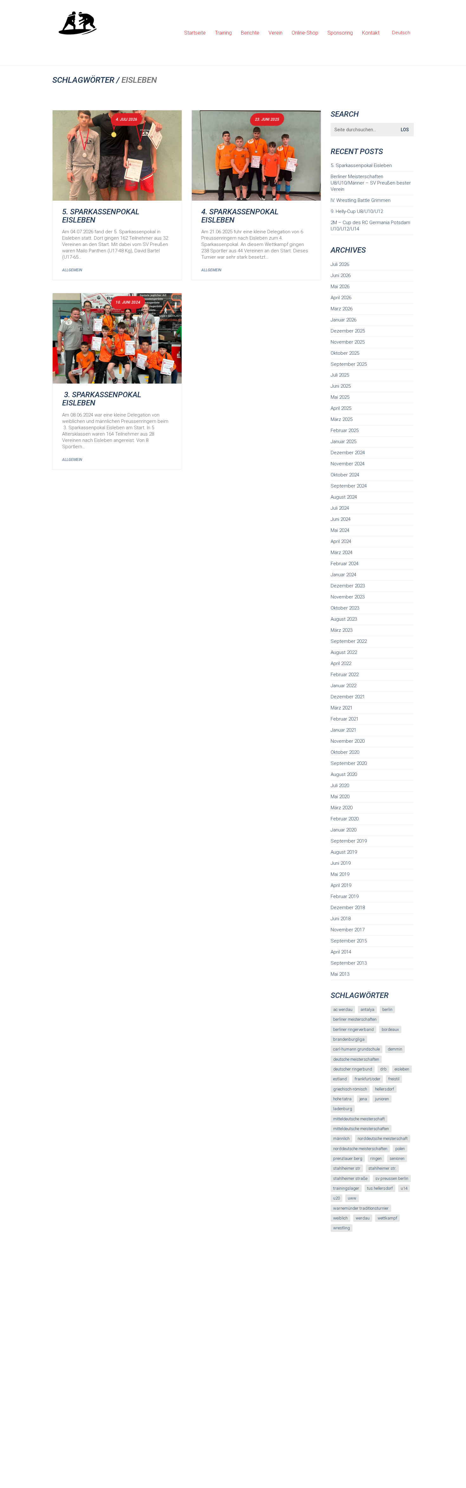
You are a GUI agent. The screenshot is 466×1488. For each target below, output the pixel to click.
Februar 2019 (345, 896)
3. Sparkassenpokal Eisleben (101, 399)
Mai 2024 (340, 530)
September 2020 (349, 763)
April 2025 (341, 408)
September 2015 (349, 941)
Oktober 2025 (345, 353)
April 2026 (341, 298)
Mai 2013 (340, 974)
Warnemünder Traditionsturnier (361, 1208)
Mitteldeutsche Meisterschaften (361, 1128)
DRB (383, 1069)
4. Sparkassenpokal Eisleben (240, 216)
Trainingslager (346, 1188)
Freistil (393, 1079)
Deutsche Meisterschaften (356, 1059)
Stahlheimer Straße (350, 1178)
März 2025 (342, 419)
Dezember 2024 (348, 453)
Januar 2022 (343, 686)
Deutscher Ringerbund (352, 1069)
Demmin (395, 1049)
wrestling (341, 1228)
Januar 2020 (343, 830)
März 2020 (342, 808)
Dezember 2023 (348, 586)
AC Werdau (343, 1009)
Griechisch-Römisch (350, 1089)
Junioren (382, 1099)
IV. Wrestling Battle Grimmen (361, 200)
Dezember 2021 (348, 697)
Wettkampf (387, 1218)
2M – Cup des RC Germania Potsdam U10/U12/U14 (370, 226)
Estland (340, 1079)
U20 (336, 1198)
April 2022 (341, 663)
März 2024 (342, 552)
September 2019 (349, 841)
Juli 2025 (340, 375)
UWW (352, 1198)
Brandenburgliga (349, 1039)
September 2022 (349, 641)
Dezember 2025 (348, 331)
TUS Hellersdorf (380, 1188)
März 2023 (342, 630)
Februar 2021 (345, 719)
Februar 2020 (345, 819)
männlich (341, 1138)
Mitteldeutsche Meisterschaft (359, 1118)
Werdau (363, 1218)
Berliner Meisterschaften (355, 1019)
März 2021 (342, 708)
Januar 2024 (343, 575)
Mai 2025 (340, 397)
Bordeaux (390, 1029)
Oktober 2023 (345, 608)
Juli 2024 (340, 508)
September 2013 (349, 963)
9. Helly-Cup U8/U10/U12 (357, 211)
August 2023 (344, 619)
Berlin (387, 1009)
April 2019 (341, 885)
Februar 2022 (345, 674)
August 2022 (344, 652)
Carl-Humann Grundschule (356, 1049)
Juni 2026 (341, 275)
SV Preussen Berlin (391, 1178)
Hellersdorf (384, 1089)
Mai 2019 (340, 874)
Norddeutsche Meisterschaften (360, 1148)
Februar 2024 (345, 563)
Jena (363, 1099)
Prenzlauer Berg (347, 1158)
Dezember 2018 (348, 907)
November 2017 (348, 930)
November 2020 (348, 741)
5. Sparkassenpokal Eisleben (100, 216)
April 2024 (341, 541)
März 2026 (342, 309)
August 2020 (344, 774)
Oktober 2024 (345, 475)
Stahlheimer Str (346, 1168)
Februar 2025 (345, 430)
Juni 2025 (341, 386)
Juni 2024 (341, 519)
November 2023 (348, 597)
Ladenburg (342, 1108)
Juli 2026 (340, 264)
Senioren (397, 1158)
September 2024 (349, 486)
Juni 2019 (341, 863)
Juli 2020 (340, 785)
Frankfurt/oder (367, 1079)
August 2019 (344, 852)
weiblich (340, 1218)
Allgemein (72, 270)
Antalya (367, 1009)
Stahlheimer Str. (382, 1168)
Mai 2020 (340, 796)
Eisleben (402, 1069)
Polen (400, 1148)
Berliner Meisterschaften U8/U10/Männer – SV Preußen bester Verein (371, 183)
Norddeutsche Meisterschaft (383, 1138)
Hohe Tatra (342, 1099)
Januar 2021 (343, 730)
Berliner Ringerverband (353, 1029)
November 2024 (348, 464)
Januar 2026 (343, 320)
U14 (404, 1188)
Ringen (376, 1158)
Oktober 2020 (345, 752)
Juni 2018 (341, 919)
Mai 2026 (340, 286)
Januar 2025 (343, 441)
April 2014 (341, 952)
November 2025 (348, 342)
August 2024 (344, 497)
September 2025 (349, 364)
